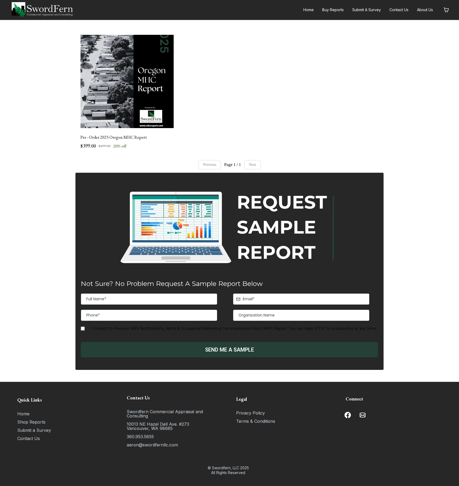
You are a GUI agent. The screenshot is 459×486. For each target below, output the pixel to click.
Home (308, 9)
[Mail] (362, 415)
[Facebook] (347, 415)
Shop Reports (31, 422)
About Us (425, 9)
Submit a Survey (34, 430)
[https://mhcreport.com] (42, 10)
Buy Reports (333, 9)
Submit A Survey (366, 9)
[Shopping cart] (446, 9)
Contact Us (399, 9)
